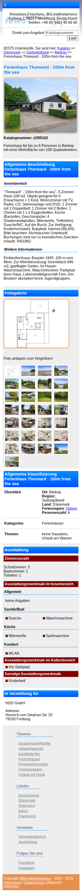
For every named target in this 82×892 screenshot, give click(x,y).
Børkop (61, 52)
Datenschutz (34, 882)
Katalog (63, 48)
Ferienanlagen (30, 769)
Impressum (12, 882)
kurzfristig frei (29, 754)
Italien (23, 811)
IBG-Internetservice (35, 878)
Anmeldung (27, 842)
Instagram (26, 868)
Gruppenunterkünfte (34, 743)
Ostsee (71, 508)
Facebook (26, 863)
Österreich (26, 806)
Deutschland (28, 795)
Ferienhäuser (29, 759)
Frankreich (27, 816)
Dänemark (12, 52)
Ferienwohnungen (33, 764)
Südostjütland (37, 52)
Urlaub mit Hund (31, 775)
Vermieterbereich (32, 837)
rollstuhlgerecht (30, 749)
